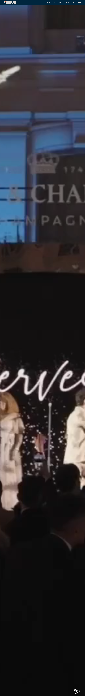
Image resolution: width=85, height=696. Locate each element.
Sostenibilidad (66, 2)
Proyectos (49, 2)
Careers (59, 2)
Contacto (74, 2)
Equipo (54, 2)
